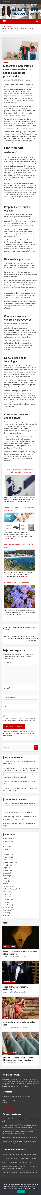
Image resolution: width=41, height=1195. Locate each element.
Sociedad (6, 907)
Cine (4, 852)
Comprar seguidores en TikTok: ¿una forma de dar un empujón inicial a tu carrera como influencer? (20, 638)
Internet (6, 870)
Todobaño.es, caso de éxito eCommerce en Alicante (19, 509)
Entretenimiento (8, 862)
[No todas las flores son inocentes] (19, 586)
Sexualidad (7, 905)
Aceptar (21, 1192)
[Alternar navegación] (4, 21)
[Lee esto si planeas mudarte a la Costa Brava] (19, 551)
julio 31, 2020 (7, 1063)
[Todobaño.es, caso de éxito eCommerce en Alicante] (19, 514)
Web (4, 707)
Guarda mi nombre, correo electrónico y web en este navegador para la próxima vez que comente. (20, 719)
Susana (5, 803)
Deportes (6, 854)
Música (5, 884)
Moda (5, 878)
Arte (4, 844)
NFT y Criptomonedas (10, 889)
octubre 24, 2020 (8, 1027)
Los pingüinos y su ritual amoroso (25, 808)
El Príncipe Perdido (23, 80)
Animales (6, 841)
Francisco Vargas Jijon (11, 817)
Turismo (6, 913)
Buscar (36, 747)
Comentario (8, 662)
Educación (6, 860)
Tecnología (7, 910)
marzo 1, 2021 (8, 956)
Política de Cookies (8, 1109)
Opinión (5, 894)
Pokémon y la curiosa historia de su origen (23, 1172)
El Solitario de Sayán (20, 956)
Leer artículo (25, 501)
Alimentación (7, 839)
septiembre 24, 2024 (10, 80)
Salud (5, 902)
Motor (5, 881)
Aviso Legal (6, 1106)
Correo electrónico (10, 697)
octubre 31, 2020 (8, 992)
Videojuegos (7, 915)
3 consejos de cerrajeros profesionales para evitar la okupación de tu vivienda (18, 471)
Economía (6, 857)
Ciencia (5, 849)
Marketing (6, 876)
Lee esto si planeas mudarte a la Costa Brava (18, 546)
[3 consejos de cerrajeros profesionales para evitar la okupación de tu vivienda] (19, 476)
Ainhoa (5, 823)
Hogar (5, 62)
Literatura (6, 873)
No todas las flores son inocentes (16, 583)
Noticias (6, 892)
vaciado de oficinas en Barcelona (15, 121)
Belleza (5, 847)
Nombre (6, 688)
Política (5, 897)
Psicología (6, 900)
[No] (38, 1188)
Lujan (5, 812)
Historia (6, 865)
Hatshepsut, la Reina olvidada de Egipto (24, 803)
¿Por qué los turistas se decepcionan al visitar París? (21, 628)
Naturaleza (7, 886)
